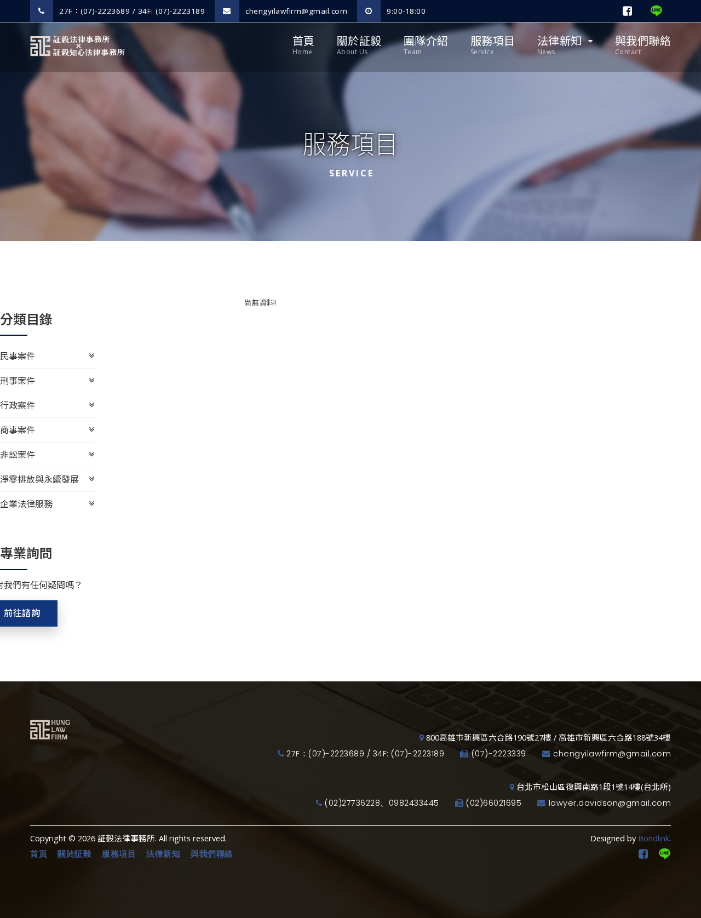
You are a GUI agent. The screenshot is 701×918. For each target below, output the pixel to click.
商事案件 (17, 430)
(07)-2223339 (499, 753)
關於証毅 (359, 44)
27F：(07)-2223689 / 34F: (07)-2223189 (131, 11)
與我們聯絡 (643, 44)
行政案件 (17, 405)
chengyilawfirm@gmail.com (295, 11)
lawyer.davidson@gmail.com (610, 802)
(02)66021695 (493, 802)
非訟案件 (17, 455)
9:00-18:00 (405, 11)
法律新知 (559, 44)
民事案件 (17, 356)
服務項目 (492, 44)
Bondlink (653, 838)
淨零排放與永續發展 (39, 479)
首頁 (303, 44)
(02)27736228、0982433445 (382, 802)
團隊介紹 (426, 44)
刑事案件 (17, 381)
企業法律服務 (26, 504)
